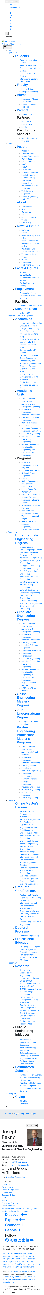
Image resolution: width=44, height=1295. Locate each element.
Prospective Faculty (29, 92)
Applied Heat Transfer (29, 895)
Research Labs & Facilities (31, 306)
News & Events (28, 226)
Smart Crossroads (27, 1013)
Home (10, 50)
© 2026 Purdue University (14, 1253)
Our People (31, 1113)
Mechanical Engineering (30, 593)
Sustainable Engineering (30, 881)
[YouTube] (11, 15)
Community (26, 223)
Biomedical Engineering (30, 566)
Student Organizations (29, 339)
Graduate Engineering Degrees (26, 615)
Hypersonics (25, 900)
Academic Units (24, 392)
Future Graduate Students (31, 65)
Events (24, 233)
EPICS (24, 478)
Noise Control (26, 908)
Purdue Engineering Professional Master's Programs (26, 734)
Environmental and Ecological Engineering (29, 781)
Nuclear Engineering (30, 444)
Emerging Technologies (30, 947)
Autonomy (24, 817)
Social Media (26, 206)
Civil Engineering (28, 642)
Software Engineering (29, 868)
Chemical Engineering (30, 415)
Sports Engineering (29, 797)
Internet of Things (27, 852)
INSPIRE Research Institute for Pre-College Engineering (31, 991)
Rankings (23, 272)
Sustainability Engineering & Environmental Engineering (31, 606)
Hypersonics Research (29, 1010)
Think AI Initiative (27, 1064)
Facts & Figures (26, 268)
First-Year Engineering (30, 470)
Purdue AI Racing (27, 1061)
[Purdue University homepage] (10, 41)
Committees (26, 159)
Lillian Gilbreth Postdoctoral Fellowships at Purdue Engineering (30, 1083)
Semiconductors (27, 955)
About (21, 202)
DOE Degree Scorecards (13, 1261)
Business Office (28, 161)
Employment (24, 289)
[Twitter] (10, 21)
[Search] (7, 33)
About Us (12, 143)
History (24, 209)
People (22, 147)
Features (25, 230)
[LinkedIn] (10, 23)
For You (11, 53)
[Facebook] (10, 18)
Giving (11, 1093)
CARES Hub (25, 81)
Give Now (24, 1101)
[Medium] (11, 26)
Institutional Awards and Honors (15, 1211)
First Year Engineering (29, 552)
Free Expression (28, 1259)
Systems (23, 919)
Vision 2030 (25, 313)
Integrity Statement (11, 1259)
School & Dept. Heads (11, 1189)
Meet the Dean (26, 309)
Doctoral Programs (22, 929)
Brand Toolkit (20, 1264)
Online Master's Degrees (27, 805)
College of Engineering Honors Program (29, 465)
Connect (13, 1225)
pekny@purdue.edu (20, 1165)
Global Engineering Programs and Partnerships (29, 484)
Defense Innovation (28, 1053)
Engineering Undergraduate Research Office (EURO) (30, 978)
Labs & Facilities (27, 973)
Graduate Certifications (25, 889)
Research (12, 963)
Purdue (13, 5)
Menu (8, 47)
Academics (23, 319)
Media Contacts (28, 175)
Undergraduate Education (31, 323)
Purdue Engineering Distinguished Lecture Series (30, 243)
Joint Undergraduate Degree (28, 713)
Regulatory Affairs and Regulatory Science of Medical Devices (29, 914)
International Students (29, 79)
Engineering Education (31, 431)
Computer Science (29, 423)
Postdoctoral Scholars (25, 1069)
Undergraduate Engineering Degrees (26, 539)
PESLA (24, 167)
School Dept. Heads (29, 156)
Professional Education (24, 940)
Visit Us (24, 214)
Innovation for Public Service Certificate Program (28, 344)
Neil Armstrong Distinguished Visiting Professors (29, 377)
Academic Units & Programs (20, 316)
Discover (13, 1214)
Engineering (15, 7)
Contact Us (26, 212)
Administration (27, 153)
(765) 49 (19, 1162)
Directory (25, 151)
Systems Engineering (29, 884)
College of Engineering (11, 44)
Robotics (23, 865)
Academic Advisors (29, 172)
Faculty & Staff (27, 89)
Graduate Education (28, 326)
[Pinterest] (23, 1241)
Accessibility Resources (13, 1277)
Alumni (22, 95)
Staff (23, 164)
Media (24, 127)
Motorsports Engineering (30, 355)
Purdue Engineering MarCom (23, 1271)
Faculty (22, 85)
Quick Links (13, 2)
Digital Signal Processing (30, 897)
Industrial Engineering (30, 433)
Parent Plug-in (27, 114)
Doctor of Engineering (29, 936)
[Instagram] (10, 13)
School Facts (25, 275)
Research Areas (26, 970)
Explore (12, 1220)
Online (11, 800)
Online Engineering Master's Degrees (26, 699)
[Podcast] (10, 29)
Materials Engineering (30, 436)
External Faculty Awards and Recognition (28, 180)
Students (22, 56)
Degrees (12, 532)
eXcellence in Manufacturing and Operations (28, 1042)
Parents (22, 110)
